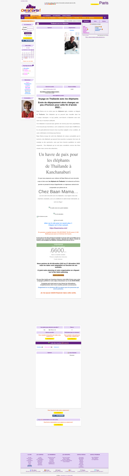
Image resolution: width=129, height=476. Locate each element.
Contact (29, 464)
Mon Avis (81, 463)
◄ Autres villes (24, 1)
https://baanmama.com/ (58, 228)
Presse (29, 462)
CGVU (29, 461)
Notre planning (58, 275)
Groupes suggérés (66, 459)
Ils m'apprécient (95, 459)
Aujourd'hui (42, 17)
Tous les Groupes (66, 457)
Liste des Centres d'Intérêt (66, 460)
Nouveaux (51, 461)
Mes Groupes (66, 458)
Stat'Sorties (91, 17)
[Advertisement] (76, 9)
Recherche (69, 17)
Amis (95, 21)
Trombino (52, 459)
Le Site (26, 15)
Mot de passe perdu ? (27, 31)
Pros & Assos (29, 458)
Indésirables (81, 466)
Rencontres (81, 464)
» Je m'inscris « (94, 4)
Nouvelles (76, 17)
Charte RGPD (30, 460)
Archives (84, 17)
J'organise (81, 461)
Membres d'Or (52, 462)
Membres (86, 21)
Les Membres (47, 15)
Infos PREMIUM (95, 457)
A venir (35, 17)
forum (107, 35)
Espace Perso (66, 15)
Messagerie (81, 458)
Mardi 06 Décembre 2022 (50, 89)
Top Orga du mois (27, 65)
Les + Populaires (52, 17)
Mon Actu (81, 459)
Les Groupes (56, 15)
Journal (81, 462)
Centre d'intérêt (66, 461)
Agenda (81, 460)
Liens (29, 463)
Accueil (29, 457)
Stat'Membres (51, 463)
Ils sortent (51, 460)
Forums (29, 459)
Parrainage (81, 457)
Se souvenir (29, 35)
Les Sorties (35, 15)
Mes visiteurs (95, 458)
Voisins (104, 21)
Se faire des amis (51, 457)
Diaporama (61, 17)
